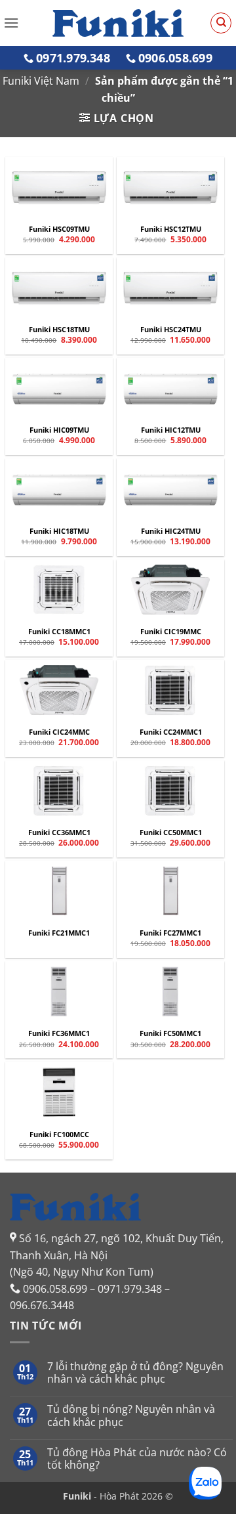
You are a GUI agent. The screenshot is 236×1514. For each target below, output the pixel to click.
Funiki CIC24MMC (59, 732)
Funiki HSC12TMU (170, 229)
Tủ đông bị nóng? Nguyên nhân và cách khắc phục (131, 1415)
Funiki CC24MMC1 (171, 732)
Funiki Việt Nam (41, 81)
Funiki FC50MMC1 (170, 1033)
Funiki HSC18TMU (59, 329)
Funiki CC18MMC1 (59, 631)
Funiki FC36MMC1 (59, 1033)
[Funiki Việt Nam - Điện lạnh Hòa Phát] (118, 23)
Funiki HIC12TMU (171, 430)
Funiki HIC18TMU (59, 531)
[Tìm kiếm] (220, 22)
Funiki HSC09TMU (59, 229)
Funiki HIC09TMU (59, 430)
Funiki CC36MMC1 (59, 832)
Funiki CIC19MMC (170, 631)
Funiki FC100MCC (59, 1134)
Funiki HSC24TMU (170, 329)
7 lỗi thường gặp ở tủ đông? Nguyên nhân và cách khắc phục (135, 1372)
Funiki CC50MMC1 (171, 832)
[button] (11, 23)
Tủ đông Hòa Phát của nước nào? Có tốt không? (137, 1458)
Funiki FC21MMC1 (59, 933)
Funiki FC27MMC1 (170, 933)
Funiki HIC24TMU (171, 531)
